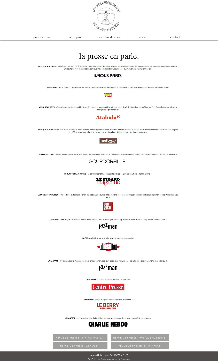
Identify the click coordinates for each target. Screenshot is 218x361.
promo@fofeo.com (99, 355)
